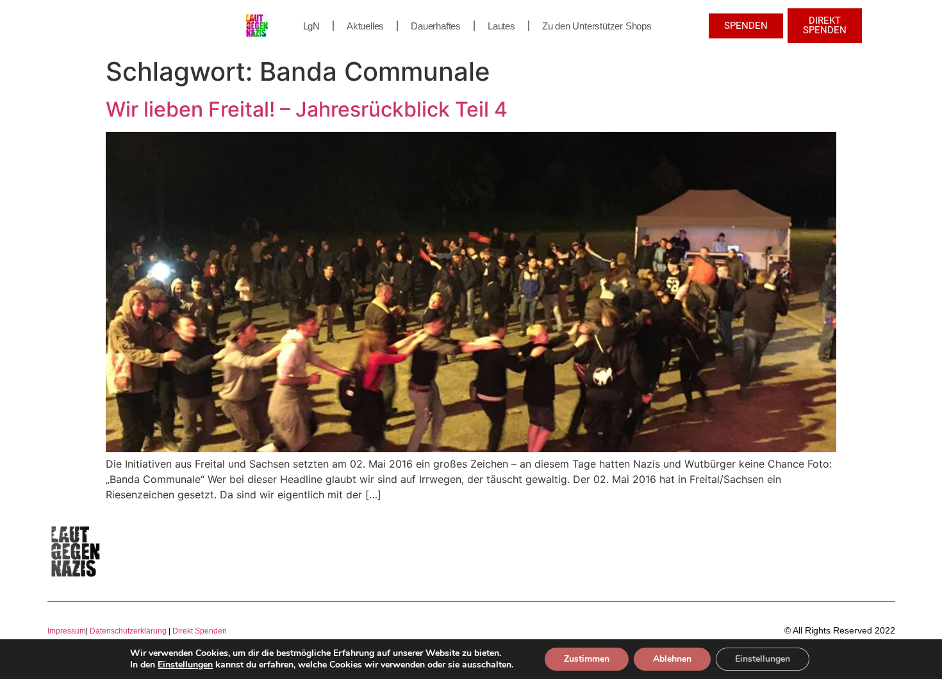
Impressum (66, 630)
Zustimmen (586, 659)
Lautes (501, 25)
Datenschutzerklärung (128, 630)
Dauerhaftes (436, 25)
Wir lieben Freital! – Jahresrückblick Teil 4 (307, 109)
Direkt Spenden (198, 630)
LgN (311, 25)
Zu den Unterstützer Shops (597, 25)
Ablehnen (672, 659)
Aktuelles (365, 25)
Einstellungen (185, 665)
